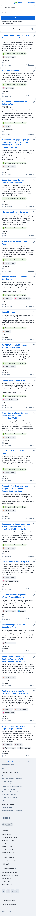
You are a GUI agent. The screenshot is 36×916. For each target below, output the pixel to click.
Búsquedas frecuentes (9, 769)
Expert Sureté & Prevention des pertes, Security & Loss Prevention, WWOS (15, 415)
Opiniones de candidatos (10, 875)
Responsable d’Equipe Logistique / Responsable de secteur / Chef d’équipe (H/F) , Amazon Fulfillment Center (16, 143)
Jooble (14, 912)
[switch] (32, 29)
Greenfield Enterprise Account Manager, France (15, 242)
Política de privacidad (9, 905)
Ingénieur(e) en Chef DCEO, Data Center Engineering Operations (15, 36)
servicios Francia (7, 781)
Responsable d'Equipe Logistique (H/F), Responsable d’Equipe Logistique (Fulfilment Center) (16, 526)
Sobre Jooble (6, 834)
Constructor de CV (8, 881)
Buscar (18, 18)
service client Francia (8, 784)
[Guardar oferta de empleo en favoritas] (33, 36)
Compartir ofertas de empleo (11, 861)
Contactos (5, 843)
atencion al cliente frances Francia (12, 776)
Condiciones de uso (8, 900)
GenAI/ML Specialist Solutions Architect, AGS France (14, 346)
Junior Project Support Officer (14, 380)
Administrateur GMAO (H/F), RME (15, 562)
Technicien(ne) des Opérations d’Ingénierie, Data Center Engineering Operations (15, 488)
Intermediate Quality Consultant (15, 212)
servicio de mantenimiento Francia (12, 786)
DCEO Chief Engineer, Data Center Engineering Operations (15, 692)
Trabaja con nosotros (9, 846)
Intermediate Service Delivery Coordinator (14, 278)
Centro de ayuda (7, 849)
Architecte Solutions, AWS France (13, 452)
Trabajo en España (8, 853)
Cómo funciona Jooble (9, 837)
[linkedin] (17, 891)
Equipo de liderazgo (8, 840)
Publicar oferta (6, 864)
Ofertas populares (7, 807)
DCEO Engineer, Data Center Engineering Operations (13, 727)
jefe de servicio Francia (9, 794)
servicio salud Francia (8, 789)
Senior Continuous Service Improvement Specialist (13, 181)
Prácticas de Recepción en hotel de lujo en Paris (15, 103)
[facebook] (3, 891)
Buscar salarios (7, 878)
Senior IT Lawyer (9, 312)
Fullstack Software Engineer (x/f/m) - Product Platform (14, 596)
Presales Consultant (10, 71)
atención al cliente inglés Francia (12, 778)
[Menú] (3, 3)
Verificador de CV (7, 884)
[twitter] (13, 891)
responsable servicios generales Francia (14, 800)
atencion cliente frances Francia (12, 792)
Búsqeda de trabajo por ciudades (12, 810)
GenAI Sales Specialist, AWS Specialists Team (13, 626)
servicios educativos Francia (10, 797)
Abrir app (31, 3)
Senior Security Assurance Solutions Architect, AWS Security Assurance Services (14, 659)
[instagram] (8, 891)
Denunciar (31, 65)
